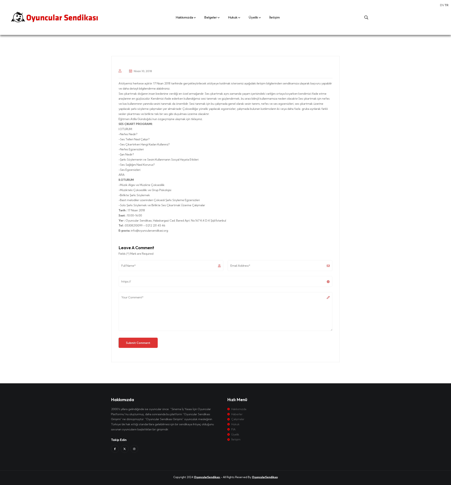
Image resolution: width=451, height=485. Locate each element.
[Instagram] (134, 449)
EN (442, 5)
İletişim (274, 17)
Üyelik (253, 17)
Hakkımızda (184, 17)
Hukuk (232, 17)
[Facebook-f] (115, 449)
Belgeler (210, 17)
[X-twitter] (125, 449)
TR (446, 5)
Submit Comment (138, 343)
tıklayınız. (197, 119)
